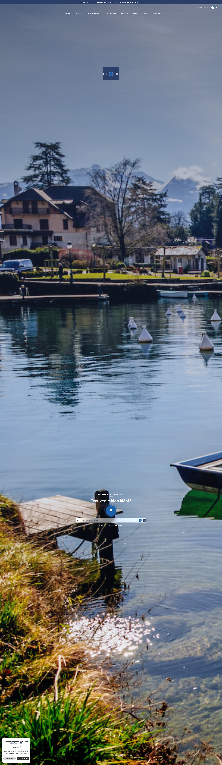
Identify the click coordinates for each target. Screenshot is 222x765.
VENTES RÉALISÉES (110, 13)
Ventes (78, 13)
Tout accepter (23, 758)
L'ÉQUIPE (135, 13)
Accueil (67, 13)
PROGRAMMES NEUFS (93, 13)
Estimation (156, 13)
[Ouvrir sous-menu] (82, 13)
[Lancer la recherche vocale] (111, 510)
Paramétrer (9, 758)
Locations (124, 13)
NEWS (145, 13)
